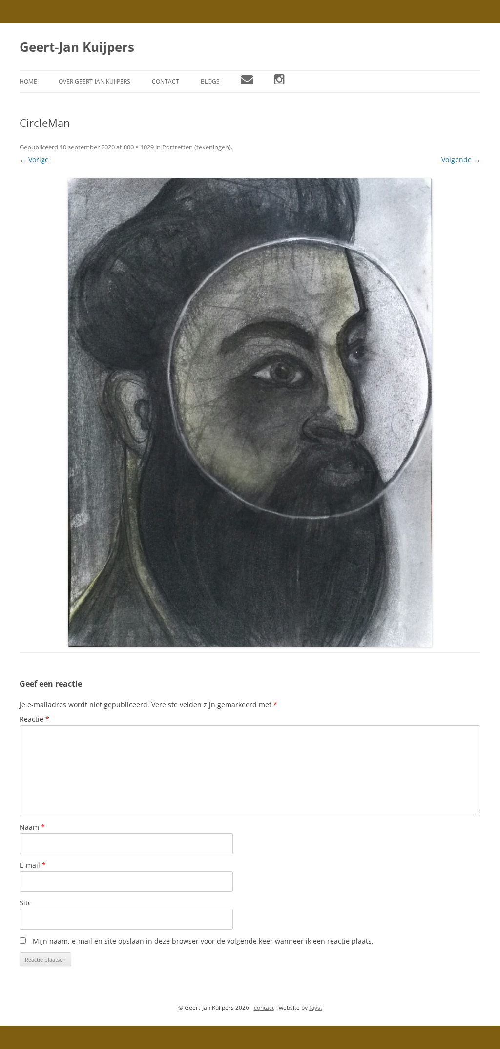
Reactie (34, 719)
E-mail (33, 865)
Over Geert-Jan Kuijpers (94, 81)
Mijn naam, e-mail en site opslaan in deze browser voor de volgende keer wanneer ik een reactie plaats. (203, 940)
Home (28, 81)
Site (26, 902)
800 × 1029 (139, 147)
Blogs (210, 81)
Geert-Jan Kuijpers (77, 47)
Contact (165, 81)
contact (264, 1008)
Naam (32, 827)
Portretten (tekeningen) (196, 147)
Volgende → (460, 159)
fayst (315, 1008)
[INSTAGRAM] (279, 81)
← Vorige (34, 159)
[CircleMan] (250, 412)
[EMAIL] (247, 81)
